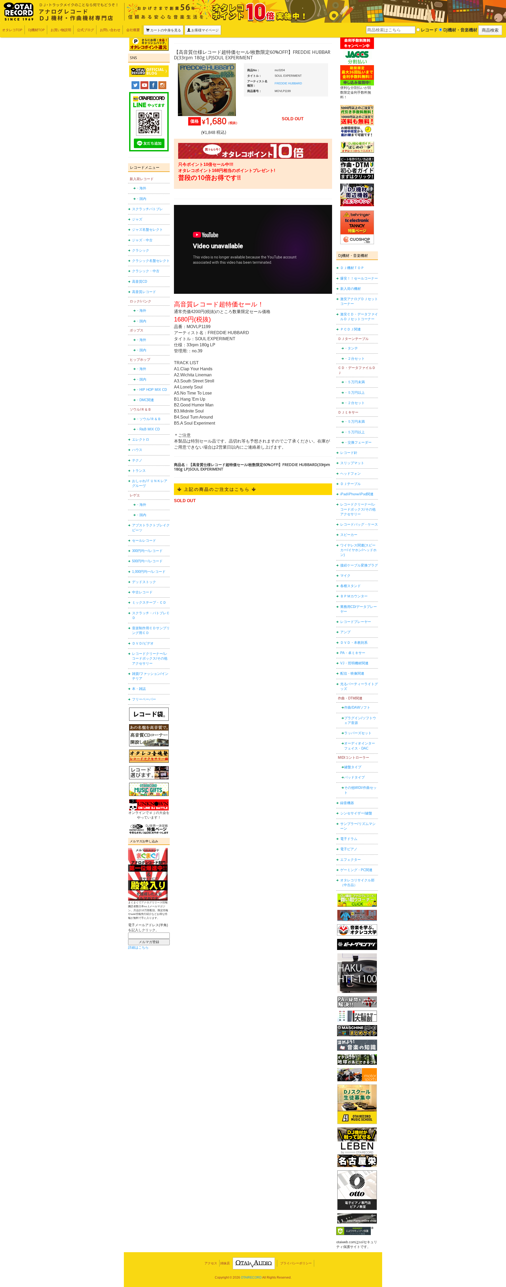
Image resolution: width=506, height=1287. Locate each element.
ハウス (137, 450)
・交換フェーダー (358, 442)
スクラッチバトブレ (147, 209)
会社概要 (133, 29)
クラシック (140, 250)
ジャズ (137, 219)
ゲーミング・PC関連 (356, 870)
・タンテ (351, 348)
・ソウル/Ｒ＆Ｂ (148, 419)
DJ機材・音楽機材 (459, 30)
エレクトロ (140, 439)
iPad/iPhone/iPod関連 (356, 494)
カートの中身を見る (165, 30)
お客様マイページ (205, 30)
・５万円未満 (354, 382)
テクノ (137, 460)
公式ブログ (85, 29)
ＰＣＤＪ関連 (350, 329)
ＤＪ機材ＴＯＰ (352, 268)
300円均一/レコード (147, 551)
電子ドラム (348, 839)
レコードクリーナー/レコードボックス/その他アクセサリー (149, 658)
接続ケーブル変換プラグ (359, 565)
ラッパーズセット (358, 733)
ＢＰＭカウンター (354, 596)
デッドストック (144, 582)
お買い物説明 (61, 29)
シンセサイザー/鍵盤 (356, 813)
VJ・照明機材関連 (354, 663)
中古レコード (142, 592)
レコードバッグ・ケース (359, 524)
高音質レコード (144, 292)
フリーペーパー (144, 699)
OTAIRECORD (251, 1277)
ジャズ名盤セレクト (147, 230)
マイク (345, 576)
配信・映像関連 (352, 673)
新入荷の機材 (350, 289)
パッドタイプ (354, 777)
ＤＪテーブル (350, 484)
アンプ (345, 632)
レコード (429, 30)
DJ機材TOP (36, 29)
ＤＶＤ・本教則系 (354, 643)
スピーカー (348, 535)
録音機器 (347, 803)
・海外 (141, 188)
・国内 (141, 199)
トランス (139, 471)
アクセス (211, 1263)
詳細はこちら (138, 947)
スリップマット (352, 463)
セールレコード (144, 540)
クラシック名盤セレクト (151, 261)
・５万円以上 (354, 393)
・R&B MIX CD (148, 429)
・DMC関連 (145, 400)
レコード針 (348, 453)
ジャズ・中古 (142, 240)
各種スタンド (350, 586)
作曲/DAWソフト (357, 707)
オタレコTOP (12, 29)
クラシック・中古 (145, 271)
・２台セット (354, 359)
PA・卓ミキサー (352, 653)
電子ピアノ (348, 849)
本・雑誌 (139, 689)
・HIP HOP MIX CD (151, 390)
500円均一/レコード (147, 561)
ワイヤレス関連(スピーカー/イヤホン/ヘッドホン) (358, 550)
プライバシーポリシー (296, 1263)
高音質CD (139, 282)
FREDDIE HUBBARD (288, 83)
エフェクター (350, 860)
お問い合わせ (110, 29)
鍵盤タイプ (352, 767)
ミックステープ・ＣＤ (149, 602)
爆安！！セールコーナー (359, 278)
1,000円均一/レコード (149, 572)
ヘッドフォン (350, 474)
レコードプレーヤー (355, 622)
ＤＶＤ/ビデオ (143, 643)
